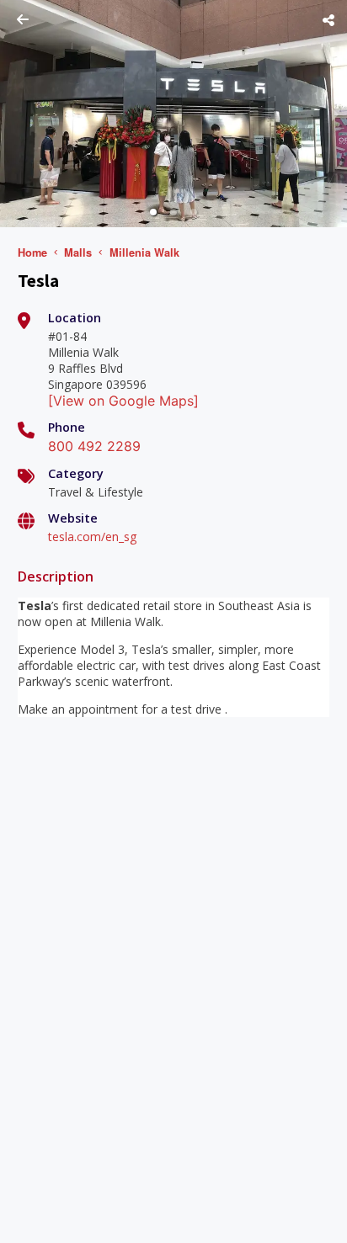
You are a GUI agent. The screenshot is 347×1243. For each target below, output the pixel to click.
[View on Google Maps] (123, 400)
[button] (153, 212)
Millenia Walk (144, 252)
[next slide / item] (335, 113)
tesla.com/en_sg (92, 536)
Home (32, 252)
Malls (78, 252)
